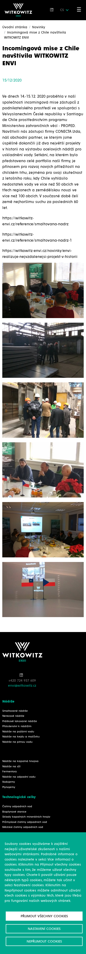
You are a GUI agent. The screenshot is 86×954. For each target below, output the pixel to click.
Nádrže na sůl (11, 766)
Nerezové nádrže (13, 716)
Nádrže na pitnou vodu (17, 742)
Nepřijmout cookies (44, 941)
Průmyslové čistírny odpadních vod (24, 822)
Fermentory (9, 771)
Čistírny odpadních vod (17, 806)
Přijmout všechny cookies (44, 916)
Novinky (38, 27)
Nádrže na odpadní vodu (19, 777)
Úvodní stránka (14, 27)
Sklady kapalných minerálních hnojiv (26, 817)
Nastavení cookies (44, 929)
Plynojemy (8, 787)
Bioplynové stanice (14, 811)
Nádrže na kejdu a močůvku (21, 736)
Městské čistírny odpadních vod (22, 827)
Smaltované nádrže (15, 711)
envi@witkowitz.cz (22, 685)
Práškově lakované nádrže (19, 721)
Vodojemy (8, 782)
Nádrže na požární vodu (18, 731)
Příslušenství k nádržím (16, 726)
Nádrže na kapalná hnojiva (20, 761)
